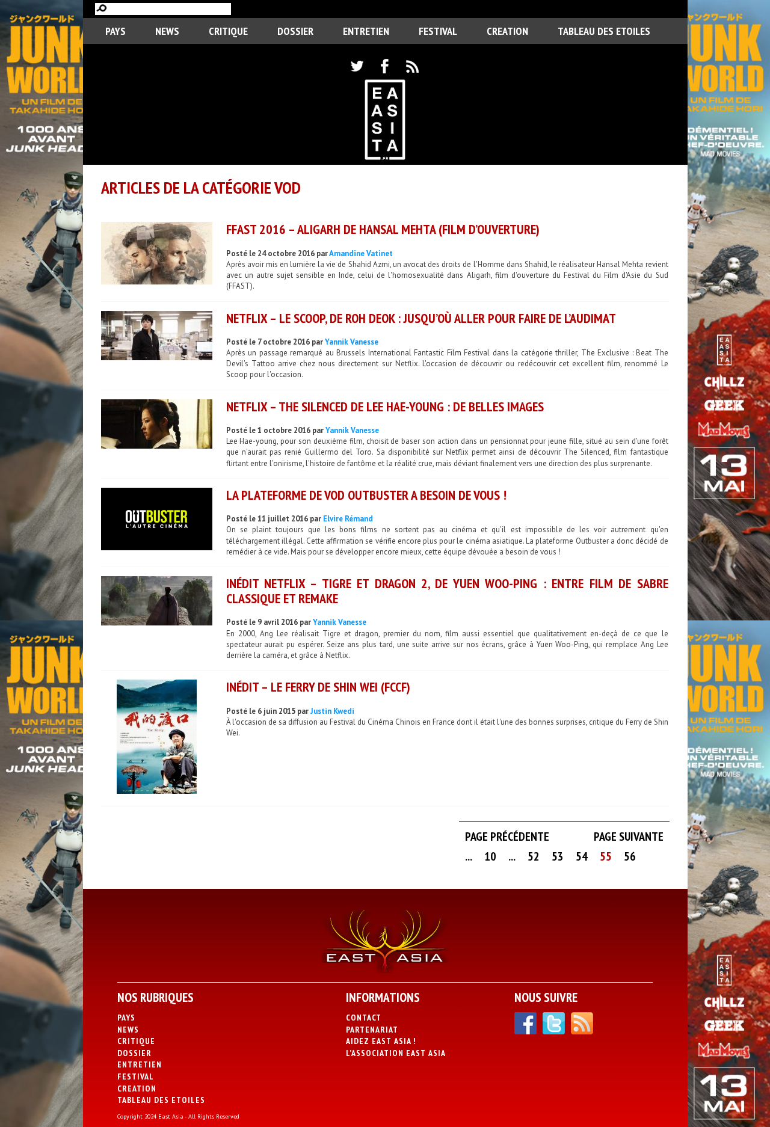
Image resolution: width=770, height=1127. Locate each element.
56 (630, 856)
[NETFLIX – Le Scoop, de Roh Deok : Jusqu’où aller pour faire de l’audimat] (156, 337)
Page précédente (507, 836)
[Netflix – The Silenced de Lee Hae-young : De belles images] (156, 425)
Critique (228, 31)
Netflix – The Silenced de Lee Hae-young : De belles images (385, 406)
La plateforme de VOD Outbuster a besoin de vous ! (366, 495)
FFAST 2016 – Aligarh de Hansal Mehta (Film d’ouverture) (383, 229)
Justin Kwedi (332, 711)
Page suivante (629, 836)
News (167, 31)
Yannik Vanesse (351, 342)
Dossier (295, 31)
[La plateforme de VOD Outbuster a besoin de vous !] (156, 520)
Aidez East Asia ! (381, 1041)
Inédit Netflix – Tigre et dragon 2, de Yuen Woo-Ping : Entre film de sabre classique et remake (447, 591)
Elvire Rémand (348, 519)
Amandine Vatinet (361, 253)
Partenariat (372, 1029)
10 (490, 856)
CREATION (507, 31)
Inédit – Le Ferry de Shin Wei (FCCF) (318, 686)
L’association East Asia (396, 1053)
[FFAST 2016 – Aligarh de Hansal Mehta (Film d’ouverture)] (156, 254)
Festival (438, 31)
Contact (363, 1017)
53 (558, 856)
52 (534, 856)
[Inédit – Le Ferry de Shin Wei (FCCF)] (156, 738)
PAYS (115, 31)
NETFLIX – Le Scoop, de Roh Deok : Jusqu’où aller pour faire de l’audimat (421, 318)
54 (582, 856)
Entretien (366, 31)
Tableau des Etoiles (604, 31)
